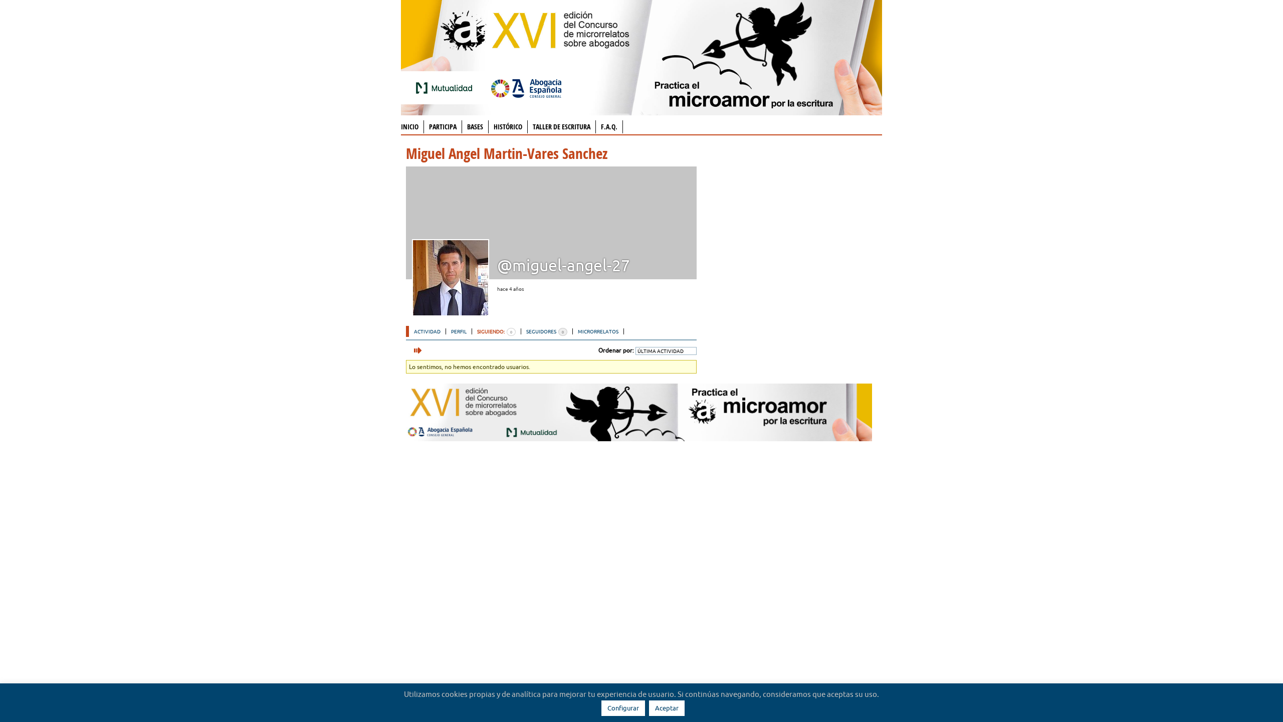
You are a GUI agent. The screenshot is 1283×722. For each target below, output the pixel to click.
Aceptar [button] (667, 707)
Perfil (459, 331)
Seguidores (545, 331)
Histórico (508, 126)
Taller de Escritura (561, 126)
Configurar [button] (623, 707)
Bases (475, 126)
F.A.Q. (609, 126)
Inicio (409, 126)
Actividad (427, 331)
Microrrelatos (598, 331)
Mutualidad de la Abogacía (446, 87)
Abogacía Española (526, 87)
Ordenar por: (616, 350)
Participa (443, 126)
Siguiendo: (494, 331)
